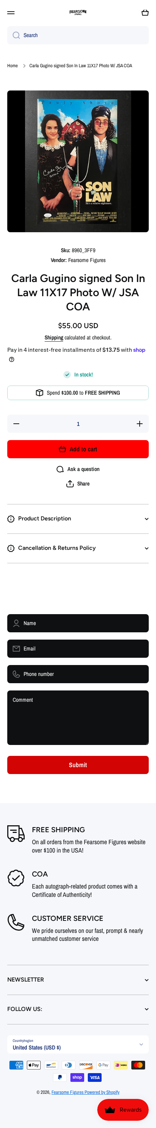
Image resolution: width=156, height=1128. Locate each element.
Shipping (54, 337)
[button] (145, 12)
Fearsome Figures (68, 1092)
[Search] (13, 35)
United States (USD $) (37, 1047)
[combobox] (78, 35)
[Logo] (78, 12)
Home (12, 66)
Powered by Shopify (102, 1092)
